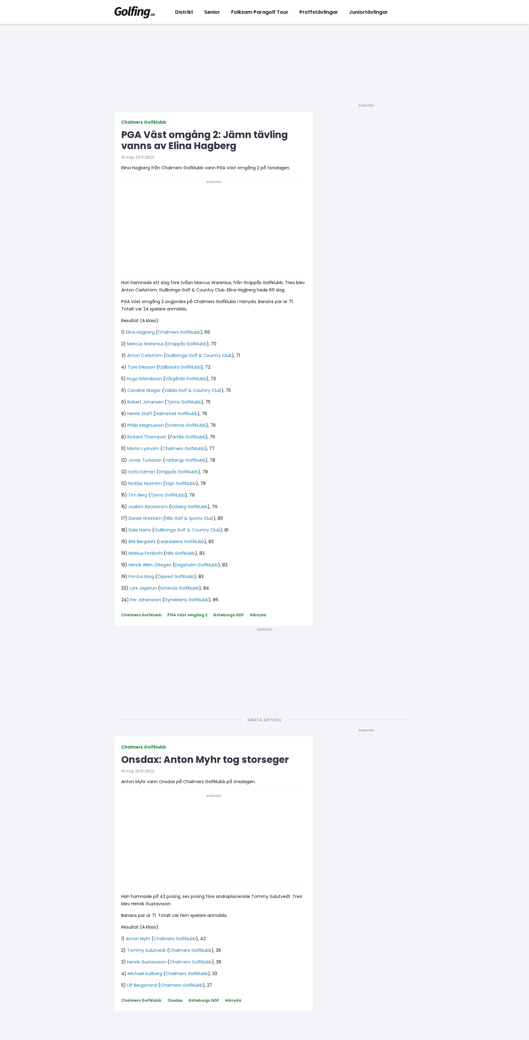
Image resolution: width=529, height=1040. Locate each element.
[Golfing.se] (134, 12)
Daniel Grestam (145, 518)
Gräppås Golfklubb (187, 344)
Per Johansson (145, 600)
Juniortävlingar (368, 12)
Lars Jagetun (143, 588)
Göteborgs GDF (228, 615)
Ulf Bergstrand (142, 985)
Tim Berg (137, 495)
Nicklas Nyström (145, 483)
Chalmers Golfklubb (143, 122)
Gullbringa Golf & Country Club (199, 355)
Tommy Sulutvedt (146, 950)
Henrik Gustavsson (146, 962)
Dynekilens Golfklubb (186, 600)
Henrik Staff (139, 414)
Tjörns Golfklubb (184, 402)
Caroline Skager (144, 390)
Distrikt (184, 12)
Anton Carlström (145, 355)
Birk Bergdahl (142, 542)
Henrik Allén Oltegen (150, 565)
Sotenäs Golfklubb (186, 425)
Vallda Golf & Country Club (192, 390)
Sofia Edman (141, 472)
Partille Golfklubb (187, 437)
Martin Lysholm (143, 448)
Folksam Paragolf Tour (259, 12)
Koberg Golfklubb (189, 507)
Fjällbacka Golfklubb (180, 367)
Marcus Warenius (145, 344)
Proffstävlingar (318, 12)
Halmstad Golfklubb (176, 414)
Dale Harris (140, 530)
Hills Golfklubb (180, 553)
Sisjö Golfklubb (180, 483)
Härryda (258, 615)
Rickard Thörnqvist (147, 437)
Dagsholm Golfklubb (196, 565)
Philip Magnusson (145, 425)
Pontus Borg (141, 576)
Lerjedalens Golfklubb (181, 542)
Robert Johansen (145, 402)
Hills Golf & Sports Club (189, 518)
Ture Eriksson (141, 367)
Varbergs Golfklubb (185, 460)
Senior (212, 12)
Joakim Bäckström (148, 507)
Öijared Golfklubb (175, 576)
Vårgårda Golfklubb (185, 379)
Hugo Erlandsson (144, 379)
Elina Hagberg (140, 332)
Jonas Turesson (145, 460)
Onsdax (174, 1000)
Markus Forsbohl (146, 553)
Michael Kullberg (145, 974)
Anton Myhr (138, 939)
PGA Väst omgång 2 (187, 615)
